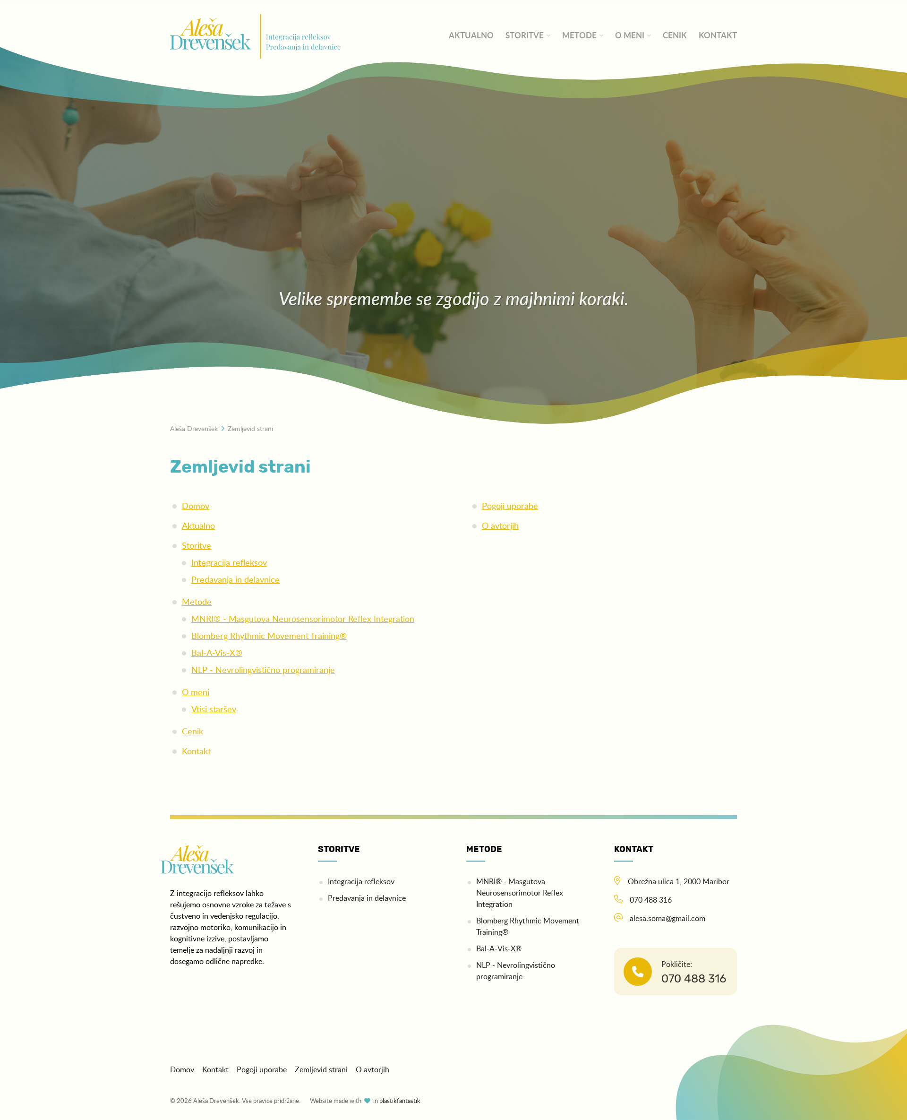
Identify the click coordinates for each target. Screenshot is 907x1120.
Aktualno (471, 36)
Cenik (675, 36)
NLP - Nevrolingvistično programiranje (263, 670)
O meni (629, 36)
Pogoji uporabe (510, 506)
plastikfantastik (399, 1101)
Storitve (524, 36)
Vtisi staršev (213, 710)
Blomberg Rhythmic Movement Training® (269, 636)
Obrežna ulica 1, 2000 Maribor (678, 882)
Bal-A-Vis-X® (216, 653)
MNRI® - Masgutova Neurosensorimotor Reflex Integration (302, 619)
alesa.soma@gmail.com (667, 918)
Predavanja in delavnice (235, 580)
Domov (195, 506)
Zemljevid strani (321, 1070)
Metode (579, 36)
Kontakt (718, 36)
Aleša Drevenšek (194, 429)
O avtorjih (500, 526)
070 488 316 (651, 900)
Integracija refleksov (229, 563)
